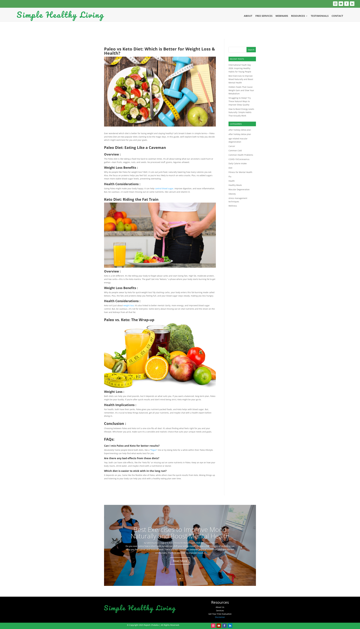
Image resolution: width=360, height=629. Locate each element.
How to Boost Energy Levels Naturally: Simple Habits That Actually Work (241, 112)
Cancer (232, 146)
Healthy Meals (235, 185)
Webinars (281, 15)
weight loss (128, 305)
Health (232, 181)
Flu (230, 176)
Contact (337, 15)
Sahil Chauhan (162, 543)
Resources (298, 15)
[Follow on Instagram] (335, 3)
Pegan (154, 450)
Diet (230, 167)
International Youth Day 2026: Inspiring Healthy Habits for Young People (240, 68)
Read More (180, 561)
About (248, 15)
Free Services (263, 15)
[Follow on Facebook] (346, 3)
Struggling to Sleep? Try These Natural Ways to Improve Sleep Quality (240, 101)
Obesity (232, 193)
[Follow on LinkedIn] (352, 3)
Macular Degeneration (239, 189)
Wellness (233, 205)
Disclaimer (220, 617)
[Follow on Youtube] (341, 3)
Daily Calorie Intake (238, 163)
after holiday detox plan (240, 129)
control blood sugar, (164, 188)
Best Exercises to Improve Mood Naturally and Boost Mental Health (241, 79)
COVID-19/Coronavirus (239, 159)
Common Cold (235, 150)
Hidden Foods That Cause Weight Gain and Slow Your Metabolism (241, 90)
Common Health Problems (241, 155)
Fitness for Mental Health (240, 172)
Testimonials (319, 15)
